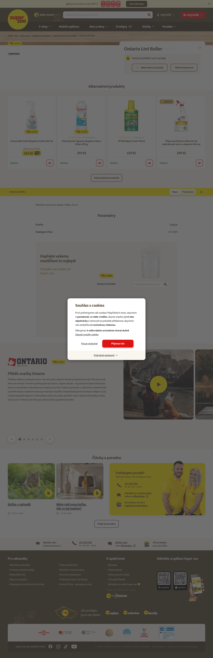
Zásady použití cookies (87, 334)
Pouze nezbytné (89, 343)
